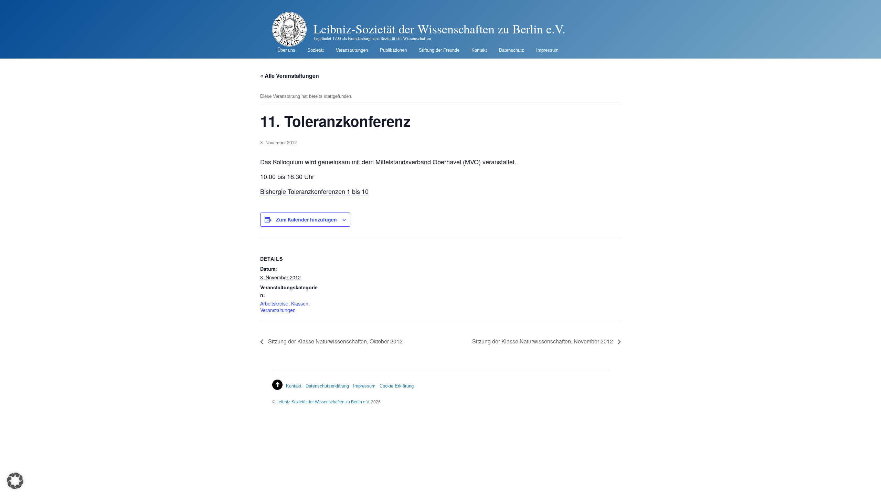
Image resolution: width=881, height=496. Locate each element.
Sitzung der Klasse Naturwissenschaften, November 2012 (543, 341)
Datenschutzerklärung (327, 386)
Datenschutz (511, 50)
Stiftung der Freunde (439, 50)
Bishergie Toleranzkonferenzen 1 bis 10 (314, 191)
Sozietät (315, 50)
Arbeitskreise (274, 303)
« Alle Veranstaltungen (289, 76)
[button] (15, 481)
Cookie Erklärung (397, 386)
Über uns (286, 50)
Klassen (299, 303)
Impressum (547, 50)
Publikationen (393, 50)
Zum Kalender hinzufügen (306, 219)
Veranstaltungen (352, 50)
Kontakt (479, 50)
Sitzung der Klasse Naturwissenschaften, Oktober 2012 (335, 341)
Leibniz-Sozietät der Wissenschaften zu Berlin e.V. (323, 402)
